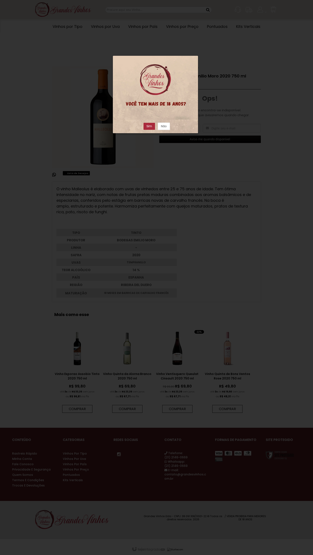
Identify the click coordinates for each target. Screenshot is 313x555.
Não (164, 126)
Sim (149, 126)
